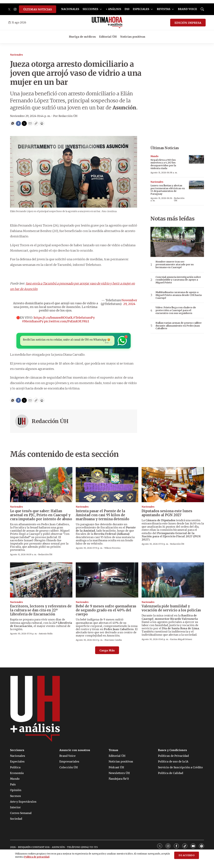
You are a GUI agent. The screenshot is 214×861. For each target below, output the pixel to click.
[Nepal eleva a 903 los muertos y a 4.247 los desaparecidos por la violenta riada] (196, 159)
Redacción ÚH (50, 421)
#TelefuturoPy (84, 318)
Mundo (154, 156)
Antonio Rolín (45, 633)
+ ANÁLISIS (113, 9)
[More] (101, 9)
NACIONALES (70, 9)
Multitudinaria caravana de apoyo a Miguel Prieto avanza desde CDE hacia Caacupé (178, 295)
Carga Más (107, 650)
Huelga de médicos (82, 36)
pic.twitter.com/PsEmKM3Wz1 (66, 321)
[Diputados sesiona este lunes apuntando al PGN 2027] (173, 484)
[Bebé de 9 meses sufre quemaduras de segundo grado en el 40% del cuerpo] (107, 580)
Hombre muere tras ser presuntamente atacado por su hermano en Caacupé (174, 264)
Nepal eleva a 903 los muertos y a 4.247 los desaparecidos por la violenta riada (163, 164)
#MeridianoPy (32, 321)
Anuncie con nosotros (74, 750)
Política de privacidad (36, 856)
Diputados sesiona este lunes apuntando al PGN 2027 (167, 513)
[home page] (107, 22)
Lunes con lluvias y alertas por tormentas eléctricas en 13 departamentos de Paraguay (167, 189)
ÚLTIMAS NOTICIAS (37, 9)
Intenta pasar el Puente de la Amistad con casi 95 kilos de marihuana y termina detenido (102, 515)
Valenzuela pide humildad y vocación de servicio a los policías (171, 608)
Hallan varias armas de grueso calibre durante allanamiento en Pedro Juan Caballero (178, 326)
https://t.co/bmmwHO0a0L (53, 318)
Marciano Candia (113, 640)
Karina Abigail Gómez (181, 639)
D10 (127, 9)
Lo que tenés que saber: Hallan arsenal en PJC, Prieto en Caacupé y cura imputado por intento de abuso (41, 515)
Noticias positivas (132, 36)
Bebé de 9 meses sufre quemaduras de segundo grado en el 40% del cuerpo (106, 610)
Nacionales (16, 54)
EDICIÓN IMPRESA (188, 22)
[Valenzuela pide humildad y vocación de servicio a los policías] (173, 580)
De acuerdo (187, 855)
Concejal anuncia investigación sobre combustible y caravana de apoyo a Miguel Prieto (178, 280)
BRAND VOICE (187, 9)
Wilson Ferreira (112, 548)
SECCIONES (90, 9)
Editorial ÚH (108, 36)
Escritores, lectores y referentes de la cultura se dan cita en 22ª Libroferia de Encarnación (41, 610)
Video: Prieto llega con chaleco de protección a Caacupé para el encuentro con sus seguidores (175, 310)
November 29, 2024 (129, 302)
